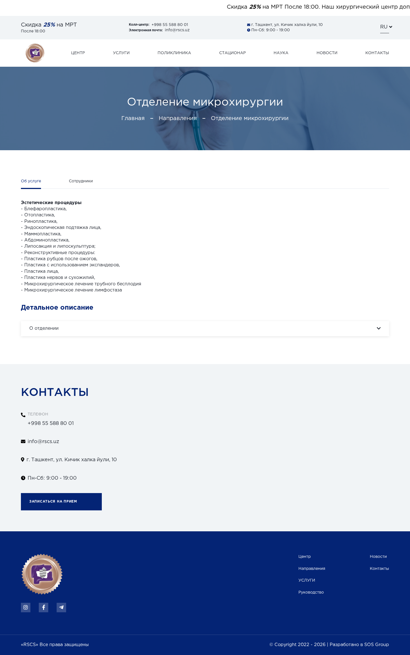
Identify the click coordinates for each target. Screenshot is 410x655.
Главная (133, 118)
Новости (327, 53)
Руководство (311, 592)
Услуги (121, 53)
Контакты (377, 53)
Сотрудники (81, 181)
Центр (304, 556)
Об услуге (31, 181)
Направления (178, 118)
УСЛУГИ (306, 580)
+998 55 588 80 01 (158, 25)
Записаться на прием (53, 501)
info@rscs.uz (159, 30)
